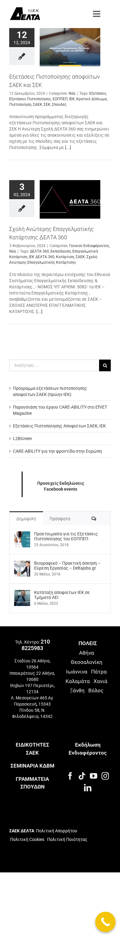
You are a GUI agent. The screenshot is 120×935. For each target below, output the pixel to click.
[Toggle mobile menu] (97, 14)
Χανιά (100, 681)
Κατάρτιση (65, 257)
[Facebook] (70, 776)
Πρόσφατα (60, 518)
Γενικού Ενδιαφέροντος (89, 246)
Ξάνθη (77, 690)
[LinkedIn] (87, 787)
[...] (68, 147)
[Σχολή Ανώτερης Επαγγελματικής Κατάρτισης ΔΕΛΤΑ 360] (70, 199)
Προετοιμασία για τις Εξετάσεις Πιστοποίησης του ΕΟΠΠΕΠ (66, 536)
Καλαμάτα (78, 681)
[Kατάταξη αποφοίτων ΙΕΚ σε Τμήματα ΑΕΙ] (22, 593)
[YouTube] (93, 776)
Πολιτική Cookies (27, 839)
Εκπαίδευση (60, 251)
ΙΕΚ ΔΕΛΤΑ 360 (41, 257)
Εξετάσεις (97, 93)
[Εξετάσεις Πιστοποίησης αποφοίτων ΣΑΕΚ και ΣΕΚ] (70, 47)
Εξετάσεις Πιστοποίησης (30, 99)
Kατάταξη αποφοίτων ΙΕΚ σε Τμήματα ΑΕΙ (62, 595)
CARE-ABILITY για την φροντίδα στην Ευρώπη (57, 451)
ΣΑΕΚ (37, 104)
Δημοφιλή (26, 518)
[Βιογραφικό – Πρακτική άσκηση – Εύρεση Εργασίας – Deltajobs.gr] (22, 563)
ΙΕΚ (72, 99)
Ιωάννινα (76, 672)
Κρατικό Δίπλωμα (91, 99)
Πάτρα (99, 672)
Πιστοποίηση (20, 104)
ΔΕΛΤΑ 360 (39, 251)
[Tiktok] (82, 776)
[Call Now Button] (105, 922)
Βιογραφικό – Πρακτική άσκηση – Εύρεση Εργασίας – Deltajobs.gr (67, 565)
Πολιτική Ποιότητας (66, 839)
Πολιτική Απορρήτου (56, 830)
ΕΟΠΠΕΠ (60, 99)
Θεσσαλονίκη (86, 662)
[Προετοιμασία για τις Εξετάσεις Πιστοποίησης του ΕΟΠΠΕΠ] (22, 534)
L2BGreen (22, 438)
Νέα (72, 93)
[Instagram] (105, 776)
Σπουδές (59, 104)
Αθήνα (86, 653)
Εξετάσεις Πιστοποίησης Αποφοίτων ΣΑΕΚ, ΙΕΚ (59, 425)
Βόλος (95, 690)
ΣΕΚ (47, 104)
